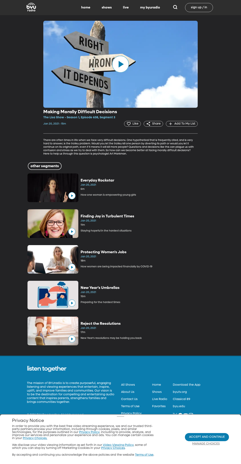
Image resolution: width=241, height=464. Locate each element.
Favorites (158, 406)
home (85, 7)
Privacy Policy (131, 413)
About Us (127, 392)
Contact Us (129, 399)
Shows (157, 392)
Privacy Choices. (35, 438)
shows (107, 7)
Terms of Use (130, 406)
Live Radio (159, 399)
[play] (120, 64)
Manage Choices (206, 443)
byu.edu (179, 406)
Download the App (186, 384)
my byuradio (150, 7)
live (126, 7)
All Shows (128, 384)
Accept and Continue (207, 437)
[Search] (175, 7)
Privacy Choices (113, 448)
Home (156, 384)
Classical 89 (181, 399)
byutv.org (180, 392)
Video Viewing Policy (118, 445)
